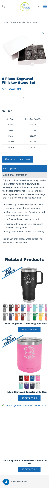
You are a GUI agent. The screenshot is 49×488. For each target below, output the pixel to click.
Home (5, 22)
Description (9, 168)
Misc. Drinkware (30, 22)
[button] (42, 33)
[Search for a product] (3, 6)
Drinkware (15, 22)
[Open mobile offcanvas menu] (45, 6)
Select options (29, 329)
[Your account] (38, 6)
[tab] (24, 168)
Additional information (15, 175)
